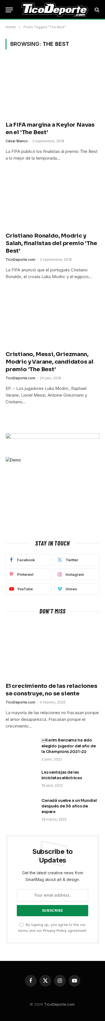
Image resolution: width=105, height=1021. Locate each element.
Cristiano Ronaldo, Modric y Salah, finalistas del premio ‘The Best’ (51, 243)
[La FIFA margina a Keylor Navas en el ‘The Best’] (52, 88)
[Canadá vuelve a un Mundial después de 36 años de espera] (21, 807)
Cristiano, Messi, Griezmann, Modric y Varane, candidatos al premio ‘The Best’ (50, 362)
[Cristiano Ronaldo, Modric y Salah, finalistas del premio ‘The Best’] (52, 199)
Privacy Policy (55, 930)
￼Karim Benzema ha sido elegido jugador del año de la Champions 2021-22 (68, 746)
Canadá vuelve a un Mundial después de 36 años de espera (69, 806)
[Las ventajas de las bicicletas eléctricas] (21, 779)
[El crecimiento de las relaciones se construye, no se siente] (52, 650)
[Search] (96, 10)
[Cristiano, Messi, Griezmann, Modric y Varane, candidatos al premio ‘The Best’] (52, 318)
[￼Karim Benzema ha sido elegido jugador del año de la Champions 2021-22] (21, 747)
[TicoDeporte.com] (54, 10)
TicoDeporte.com (59, 1004)
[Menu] (9, 10)
